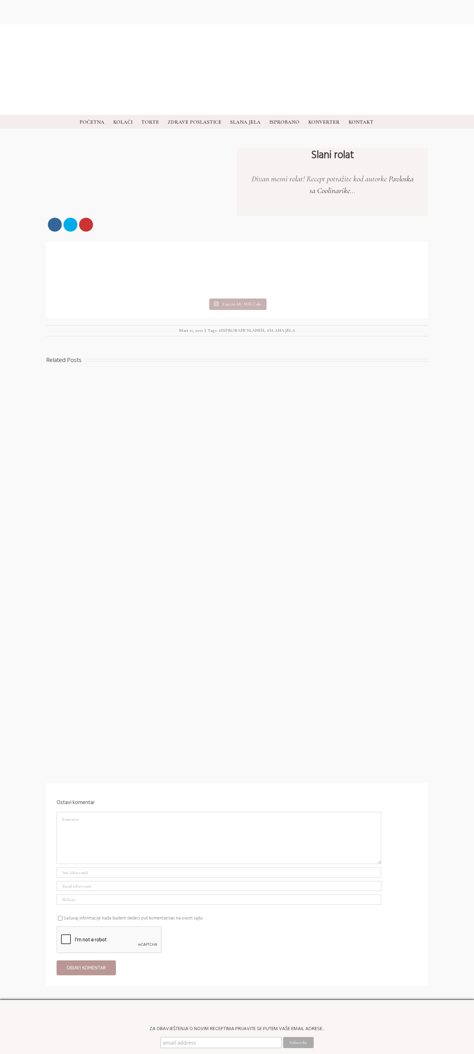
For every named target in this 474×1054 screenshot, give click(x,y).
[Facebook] (456, 535)
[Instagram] (456, 424)
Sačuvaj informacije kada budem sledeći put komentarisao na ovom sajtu (133, 918)
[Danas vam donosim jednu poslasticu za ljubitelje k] (284, 269)
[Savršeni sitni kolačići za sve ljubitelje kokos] (189, 269)
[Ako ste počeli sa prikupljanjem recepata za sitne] (379, 269)
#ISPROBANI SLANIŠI (241, 330)
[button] (384, 122)
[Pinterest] (456, 479)
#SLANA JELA (281, 330)
